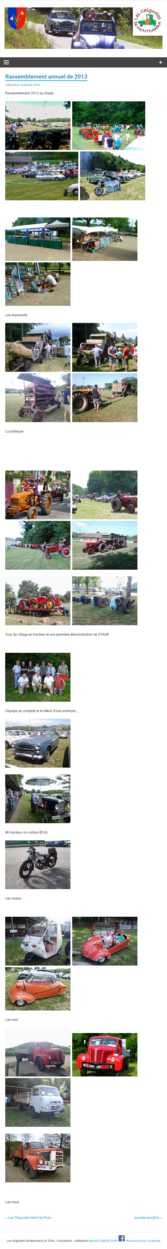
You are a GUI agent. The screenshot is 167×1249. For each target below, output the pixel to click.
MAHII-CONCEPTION (103, 1240)
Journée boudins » (148, 1218)
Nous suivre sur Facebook (142, 1240)
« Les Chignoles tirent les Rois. (28, 1218)
